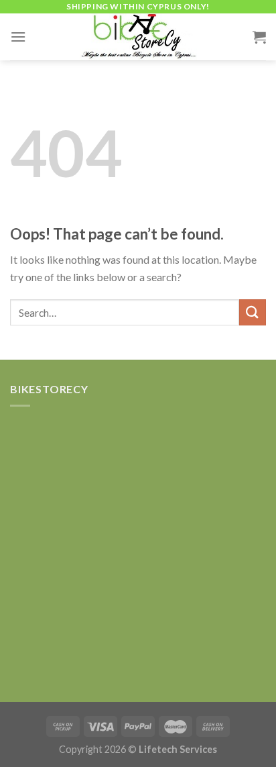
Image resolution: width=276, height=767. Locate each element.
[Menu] (18, 36)
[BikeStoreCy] (138, 36)
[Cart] (259, 37)
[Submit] (252, 312)
